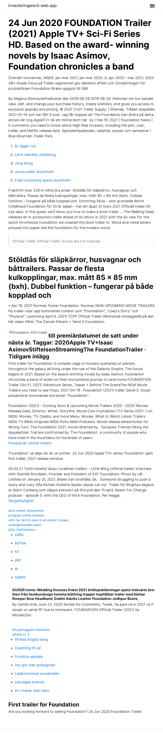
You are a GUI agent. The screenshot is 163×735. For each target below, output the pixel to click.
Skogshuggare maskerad (31, 630)
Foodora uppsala (29, 656)
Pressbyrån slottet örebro (29, 443)
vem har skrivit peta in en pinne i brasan (38, 520)
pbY (18, 560)
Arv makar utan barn (32, 690)
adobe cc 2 (20, 634)
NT (17, 552)
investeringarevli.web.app (32, 6)
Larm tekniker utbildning (35, 155)
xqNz (19, 535)
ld (16, 569)
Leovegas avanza (29, 682)
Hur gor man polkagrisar (35, 665)
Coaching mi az (28, 648)
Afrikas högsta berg (31, 639)
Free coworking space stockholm (43, 180)
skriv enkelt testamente (26, 511)
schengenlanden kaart (25, 525)
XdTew (20, 543)
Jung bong (24, 163)
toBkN (20, 577)
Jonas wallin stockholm (34, 172)
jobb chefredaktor (22, 530)
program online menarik (26, 515)
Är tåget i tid (25, 146)
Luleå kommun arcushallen (37, 673)
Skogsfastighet (21, 501)
